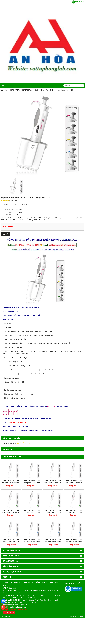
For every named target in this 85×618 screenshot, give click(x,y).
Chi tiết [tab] (6, 234)
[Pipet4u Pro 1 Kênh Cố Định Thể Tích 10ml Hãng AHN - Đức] (11, 470)
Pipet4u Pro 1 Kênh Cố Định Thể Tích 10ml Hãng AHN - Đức (11, 483)
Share (5, 204)
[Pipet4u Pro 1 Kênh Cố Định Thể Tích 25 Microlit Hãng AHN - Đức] (53, 529)
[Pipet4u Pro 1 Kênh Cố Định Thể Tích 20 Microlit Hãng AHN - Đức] (74, 529)
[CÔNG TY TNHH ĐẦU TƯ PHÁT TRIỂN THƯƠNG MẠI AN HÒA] (42, 83)
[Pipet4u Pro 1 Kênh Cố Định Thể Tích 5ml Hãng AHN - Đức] (32, 470)
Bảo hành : (9, 215)
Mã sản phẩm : (8, 209)
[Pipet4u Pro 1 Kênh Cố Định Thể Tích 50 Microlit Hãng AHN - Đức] (32, 529)
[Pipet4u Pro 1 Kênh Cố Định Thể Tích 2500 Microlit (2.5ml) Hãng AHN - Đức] (53, 470)
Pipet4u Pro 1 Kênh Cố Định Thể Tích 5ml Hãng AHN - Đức (32, 483)
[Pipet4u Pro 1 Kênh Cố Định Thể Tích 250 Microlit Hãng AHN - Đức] (53, 499)
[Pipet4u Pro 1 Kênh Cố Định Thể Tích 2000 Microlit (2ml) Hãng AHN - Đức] (74, 470)
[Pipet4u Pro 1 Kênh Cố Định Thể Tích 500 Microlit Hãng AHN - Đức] (32, 499)
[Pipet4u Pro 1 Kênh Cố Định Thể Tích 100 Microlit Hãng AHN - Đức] (11, 529)
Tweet (15, 204)
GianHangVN (80, 616)
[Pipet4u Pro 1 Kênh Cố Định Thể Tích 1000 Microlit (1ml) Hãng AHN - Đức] (11, 499)
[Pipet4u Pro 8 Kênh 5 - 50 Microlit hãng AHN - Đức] (42, 134)
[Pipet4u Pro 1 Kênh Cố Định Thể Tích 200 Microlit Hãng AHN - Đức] (74, 499)
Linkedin (26, 204)
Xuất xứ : (10, 212)
